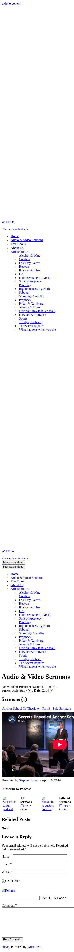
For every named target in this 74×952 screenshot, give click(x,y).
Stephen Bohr (28, 780)
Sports (23, 318)
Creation (24, 259)
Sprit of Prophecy (30, 281)
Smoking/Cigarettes (31, 296)
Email (7, 864)
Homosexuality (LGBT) (34, 277)
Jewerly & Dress (29, 307)
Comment (9, 905)
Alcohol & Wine (29, 255)
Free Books (18, 244)
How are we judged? (32, 314)
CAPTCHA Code (52, 898)
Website (7, 871)
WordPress (34, 947)
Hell (21, 274)
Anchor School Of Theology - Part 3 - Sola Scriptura (36, 708)
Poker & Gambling (31, 303)
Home (15, 236)
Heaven (24, 266)
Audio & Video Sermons (27, 240)
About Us (17, 248)
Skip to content (11, 3)
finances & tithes (29, 270)
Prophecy (25, 300)
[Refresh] (8, 890)
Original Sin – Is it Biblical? (37, 311)
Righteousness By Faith (34, 289)
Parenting (25, 285)
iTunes (24, 805)
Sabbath (24, 292)
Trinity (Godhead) (30, 322)
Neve (5, 947)
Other (24, 809)
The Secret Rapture (31, 326)
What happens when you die (37, 329)
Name (7, 856)
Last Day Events (29, 263)
